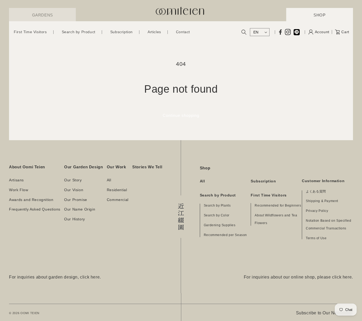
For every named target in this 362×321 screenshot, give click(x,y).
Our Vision (73, 190)
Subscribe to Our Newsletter (324, 313)
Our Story (73, 180)
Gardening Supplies (220, 225)
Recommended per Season (225, 235)
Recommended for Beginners (278, 205)
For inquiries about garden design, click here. (55, 277)
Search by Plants (217, 205)
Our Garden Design (83, 167)
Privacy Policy (317, 211)
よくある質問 (316, 191)
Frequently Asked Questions (34, 209)
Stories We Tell (147, 167)
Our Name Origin (79, 209)
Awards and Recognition (31, 200)
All (109, 180)
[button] (30, 32)
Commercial (118, 200)
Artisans (16, 180)
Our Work (116, 167)
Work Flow (18, 190)
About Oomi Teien (27, 167)
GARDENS (42, 15)
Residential (117, 190)
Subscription (263, 181)
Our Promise (75, 200)
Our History (74, 219)
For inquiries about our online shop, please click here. (298, 277)
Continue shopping (181, 115)
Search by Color (216, 215)
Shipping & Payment (322, 201)
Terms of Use (316, 238)
